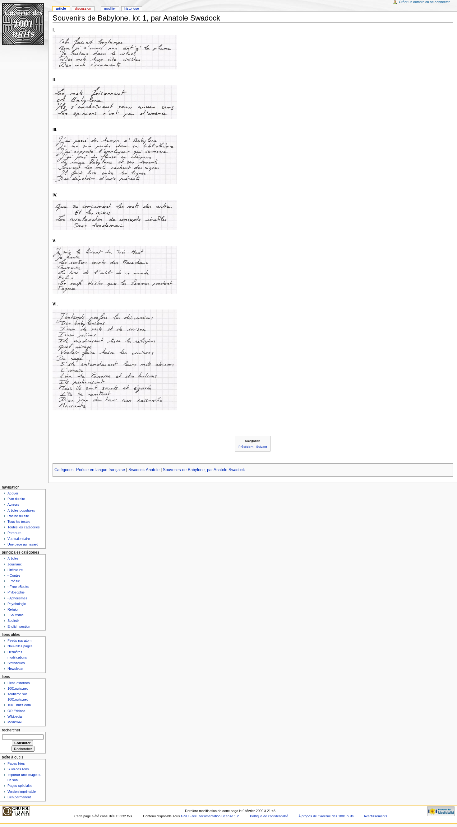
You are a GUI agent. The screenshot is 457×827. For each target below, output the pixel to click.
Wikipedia (14, 716)
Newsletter (15, 668)
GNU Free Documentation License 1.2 (210, 816)
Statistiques (16, 663)
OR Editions (16, 711)
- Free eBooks (18, 586)
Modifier (110, 8)
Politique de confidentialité (269, 816)
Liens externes (18, 683)
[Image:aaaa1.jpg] (115, 52)
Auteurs (13, 504)
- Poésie (13, 581)
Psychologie (16, 604)
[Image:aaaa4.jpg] (115, 215)
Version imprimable (21, 791)
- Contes (14, 575)
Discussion (83, 8)
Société (13, 620)
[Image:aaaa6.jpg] (115, 359)
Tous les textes (18, 521)
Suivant (261, 446)
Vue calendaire (18, 539)
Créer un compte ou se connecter (424, 2)
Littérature (15, 570)
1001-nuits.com (19, 705)
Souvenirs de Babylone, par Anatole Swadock (204, 470)
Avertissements (375, 816)
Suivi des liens (18, 769)
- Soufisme (15, 615)
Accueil (12, 493)
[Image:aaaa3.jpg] (115, 159)
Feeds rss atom (19, 640)
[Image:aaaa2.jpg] (115, 102)
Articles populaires (21, 510)
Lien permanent (19, 797)
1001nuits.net (17, 688)
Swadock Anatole (143, 470)
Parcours (14, 533)
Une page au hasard (22, 544)
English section (18, 626)
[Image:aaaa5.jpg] (115, 269)
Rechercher (11, 730)
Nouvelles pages (20, 646)
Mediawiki (14, 722)
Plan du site (16, 499)
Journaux (14, 564)
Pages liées (16, 763)
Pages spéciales (19, 785)
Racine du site (18, 516)
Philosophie (16, 592)
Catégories (64, 470)
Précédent (245, 446)
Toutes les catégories (23, 527)
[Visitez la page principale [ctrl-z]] (24, 24)
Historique (131, 8)
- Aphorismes (17, 598)
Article (61, 8)
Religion (13, 609)
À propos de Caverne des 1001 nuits (326, 816)
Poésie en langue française (100, 470)
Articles (13, 558)
